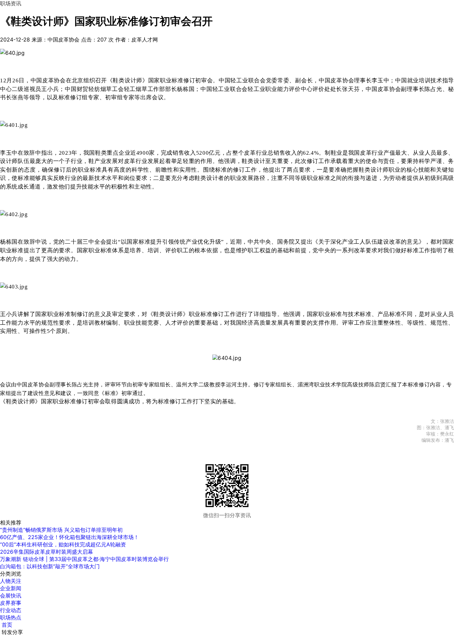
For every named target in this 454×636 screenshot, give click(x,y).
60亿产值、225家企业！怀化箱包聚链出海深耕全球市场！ (69, 537)
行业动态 (10, 610)
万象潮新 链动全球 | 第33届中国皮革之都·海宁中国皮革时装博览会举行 (84, 559)
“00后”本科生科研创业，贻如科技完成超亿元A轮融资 (63, 544)
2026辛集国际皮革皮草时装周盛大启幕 (46, 551)
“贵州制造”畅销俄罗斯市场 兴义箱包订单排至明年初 (61, 529)
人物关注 (10, 581)
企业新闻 (10, 588)
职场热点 (10, 617)
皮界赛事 (10, 602)
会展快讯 (10, 595)
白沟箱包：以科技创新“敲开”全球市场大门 (50, 566)
